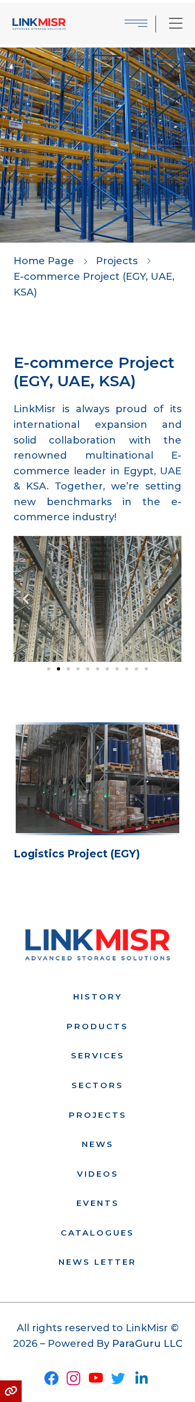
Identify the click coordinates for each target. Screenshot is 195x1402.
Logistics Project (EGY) (77, 854)
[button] (25, 599)
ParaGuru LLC (147, 1344)
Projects (117, 261)
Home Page (44, 261)
